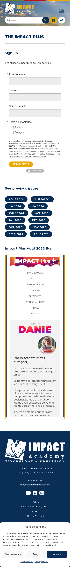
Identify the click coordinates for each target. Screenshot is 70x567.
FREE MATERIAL (35, 516)
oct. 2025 (15, 227)
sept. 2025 (16, 234)
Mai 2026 (15, 206)
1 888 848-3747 (35, 480)
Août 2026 (16, 199)
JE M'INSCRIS (21, 164)
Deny (36, 554)
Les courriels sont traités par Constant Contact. (27, 156)
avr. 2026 (41, 213)
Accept (57, 554)
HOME (35, 502)
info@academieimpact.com (35, 484)
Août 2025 (41, 234)
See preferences (14, 554)
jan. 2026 (15, 220)
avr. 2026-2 (16, 213)
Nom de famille (17, 106)
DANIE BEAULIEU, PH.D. (35, 506)
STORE (35, 511)
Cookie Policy (27, 561)
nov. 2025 (39, 227)
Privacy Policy (41, 561)
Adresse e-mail (17, 74)
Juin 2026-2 (42, 199)
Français (20, 132)
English (19, 127)
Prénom (13, 90)
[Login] (53, 20)
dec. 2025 (38, 220)
